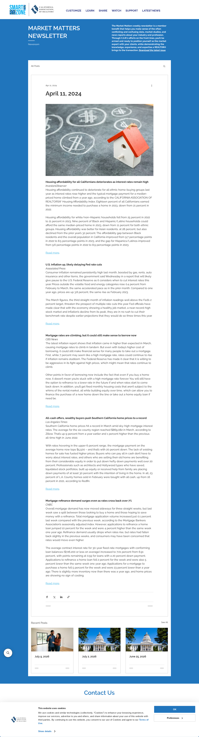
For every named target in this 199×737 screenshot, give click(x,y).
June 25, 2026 (137, 656)
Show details (44, 731)
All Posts (35, 66)
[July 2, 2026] (100, 639)
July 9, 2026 (42, 656)
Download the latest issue (152, 50)
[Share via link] (68, 597)
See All (164, 622)
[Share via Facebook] (47, 597)
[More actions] (151, 85)
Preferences (173, 718)
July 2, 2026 (89, 656)
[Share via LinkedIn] (61, 597)
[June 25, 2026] (147, 639)
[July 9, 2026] (52, 639)
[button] (73, 10)
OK (174, 709)
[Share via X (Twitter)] (54, 597)
